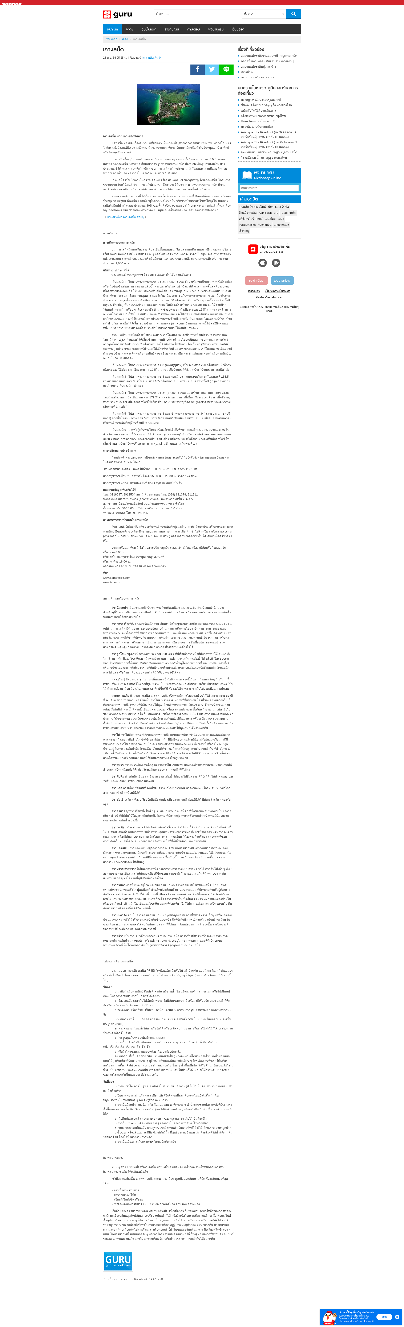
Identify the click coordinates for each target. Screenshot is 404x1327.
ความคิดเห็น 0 (152, 57)
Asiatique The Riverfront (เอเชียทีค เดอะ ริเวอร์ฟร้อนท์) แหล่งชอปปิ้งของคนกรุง (268, 134)
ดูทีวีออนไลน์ (246, 218)
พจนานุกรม (215, 29)
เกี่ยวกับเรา (254, 291)
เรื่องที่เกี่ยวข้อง (251, 50)
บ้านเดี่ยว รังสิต (247, 212)
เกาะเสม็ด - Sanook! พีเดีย (125, 14)
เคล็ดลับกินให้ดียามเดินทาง (258, 110)
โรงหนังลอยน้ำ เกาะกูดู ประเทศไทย (264, 157)
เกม (276, 212)
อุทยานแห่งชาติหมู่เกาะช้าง (258, 66)
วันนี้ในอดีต (149, 29)
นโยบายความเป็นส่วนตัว (349, 1321)
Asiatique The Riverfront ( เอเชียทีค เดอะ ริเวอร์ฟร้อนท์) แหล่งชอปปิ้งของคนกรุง (269, 145)
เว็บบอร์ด (238, 29)
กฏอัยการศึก (288, 212)
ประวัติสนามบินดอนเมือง (257, 126)
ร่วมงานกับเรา (282, 280)
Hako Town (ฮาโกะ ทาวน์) (258, 121)
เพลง (281, 218)
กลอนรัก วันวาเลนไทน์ (252, 206)
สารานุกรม (172, 29)
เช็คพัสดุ (244, 231)
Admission (265, 212)
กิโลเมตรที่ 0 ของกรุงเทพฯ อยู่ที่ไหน (263, 116)
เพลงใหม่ (270, 218)
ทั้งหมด (248, 14)
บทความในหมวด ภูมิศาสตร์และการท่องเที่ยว (268, 91)
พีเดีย (129, 29)
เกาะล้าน (247, 72)
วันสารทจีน (264, 225)
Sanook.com (12, 2)
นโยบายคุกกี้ (368, 1321)
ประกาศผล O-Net (278, 206)
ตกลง (384, 1316)
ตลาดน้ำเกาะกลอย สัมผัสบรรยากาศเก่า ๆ (267, 61)
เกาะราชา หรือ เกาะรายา (257, 77)
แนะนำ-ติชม (256, 280)
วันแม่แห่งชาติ (247, 225)
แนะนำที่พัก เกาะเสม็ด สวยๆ (125, 217)
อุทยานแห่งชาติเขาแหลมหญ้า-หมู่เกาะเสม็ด (269, 55)
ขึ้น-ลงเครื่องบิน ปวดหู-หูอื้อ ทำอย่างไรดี (266, 105)
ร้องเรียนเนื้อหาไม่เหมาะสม (269, 298)
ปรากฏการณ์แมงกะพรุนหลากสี (261, 99)
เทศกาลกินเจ (281, 225)
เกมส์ (259, 218)
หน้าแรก (112, 29)
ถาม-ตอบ (193, 29)
